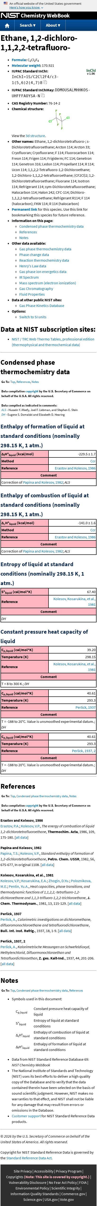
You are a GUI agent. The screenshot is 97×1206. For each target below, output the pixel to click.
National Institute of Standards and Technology (10, 16)
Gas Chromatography (36, 288)
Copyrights (14, 1176)
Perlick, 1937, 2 (84, 750)
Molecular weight (26, 65)
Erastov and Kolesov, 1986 (75, 468)
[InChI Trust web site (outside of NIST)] (91, 74)
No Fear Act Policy (63, 1182)
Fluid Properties (32, 294)
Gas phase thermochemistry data (45, 249)
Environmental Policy (32, 1188)
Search (26, 25)
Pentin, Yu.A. (18, 886)
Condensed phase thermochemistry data (51, 226)
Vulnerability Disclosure (27, 1182)
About (51, 25)
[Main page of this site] (7, 25)
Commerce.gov (73, 1193)
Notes (23, 237)
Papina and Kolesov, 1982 (43, 482)
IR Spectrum (29, 277)
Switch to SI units (32, 316)
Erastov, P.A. (9, 826)
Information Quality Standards (35, 1193)
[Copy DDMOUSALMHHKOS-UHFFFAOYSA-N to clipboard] (43, 96)
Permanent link (24, 209)
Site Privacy (23, 1171)
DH (3, 415)
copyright (31, 391)
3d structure (35, 135)
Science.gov (32, 1199)
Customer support (26, 1116)
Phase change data (34, 254)
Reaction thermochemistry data (44, 260)
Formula (19, 59)
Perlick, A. (8, 919)
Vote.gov (67, 1199)
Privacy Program (69, 1171)
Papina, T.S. (9, 853)
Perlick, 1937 (86, 707)
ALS (3, 410)
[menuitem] (7, 25)
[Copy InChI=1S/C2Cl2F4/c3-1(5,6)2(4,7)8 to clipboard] (45, 83)
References (28, 232)
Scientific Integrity (65, 1188)
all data (21, 837)
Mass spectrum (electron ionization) (47, 283)
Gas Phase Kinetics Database (41, 305)
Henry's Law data (32, 266)
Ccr (93, 461)
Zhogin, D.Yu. (58, 880)
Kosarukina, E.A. (34, 880)
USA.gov (51, 1199)
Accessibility (43, 1171)
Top (12, 382)
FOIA (83, 1182)
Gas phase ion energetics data (42, 271)
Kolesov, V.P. (30, 826)
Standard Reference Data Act (29, 1158)
